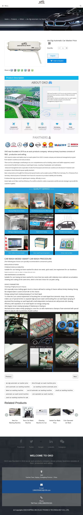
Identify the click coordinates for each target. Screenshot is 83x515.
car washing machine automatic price (45, 387)
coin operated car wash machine (42, 394)
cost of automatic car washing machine (39, 390)
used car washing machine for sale (17, 397)
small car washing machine (64, 390)
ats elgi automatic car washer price (17, 383)
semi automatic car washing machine (18, 387)
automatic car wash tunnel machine (17, 394)
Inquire (52, 56)
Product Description (15, 78)
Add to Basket (58, 61)
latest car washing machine (14, 390)
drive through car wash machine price (44, 383)
